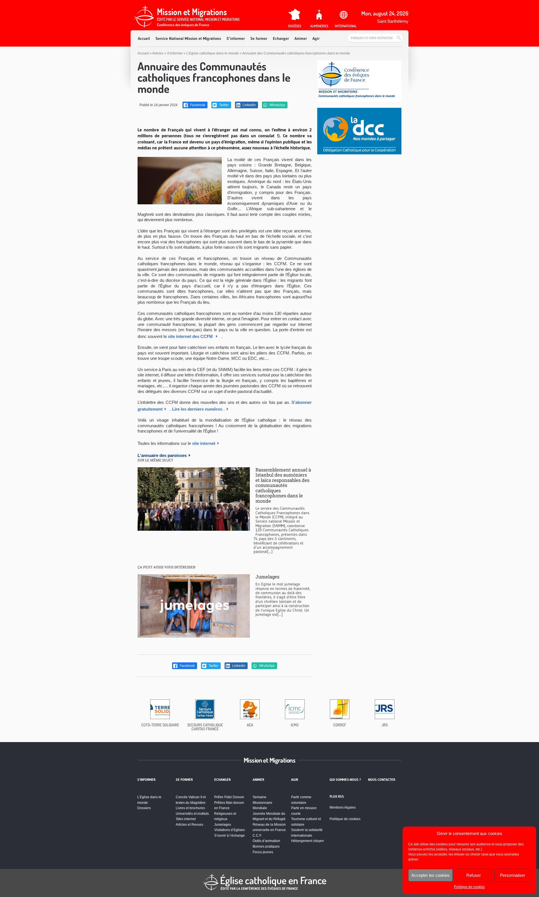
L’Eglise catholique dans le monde (212, 53)
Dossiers (144, 808)
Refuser (473, 875)
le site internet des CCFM (188, 336)
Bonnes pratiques (266, 846)
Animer (300, 38)
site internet (203, 443)
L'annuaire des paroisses (162, 455)
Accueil (144, 38)
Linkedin (249, 105)
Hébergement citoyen (307, 841)
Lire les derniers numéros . (198, 409)
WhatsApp (277, 105)
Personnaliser (512, 875)
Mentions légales (343, 807)
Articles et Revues (189, 825)
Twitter (223, 105)
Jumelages (267, 576)
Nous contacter (381, 780)
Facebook (197, 105)
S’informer (236, 38)
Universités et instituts (192, 814)
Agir (315, 38)
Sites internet (186, 819)
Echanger (281, 38)
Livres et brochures (190, 808)
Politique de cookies (469, 887)
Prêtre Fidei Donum (229, 797)
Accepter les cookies (430, 875)
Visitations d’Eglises (229, 830)
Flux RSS (337, 796)
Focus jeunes (263, 852)
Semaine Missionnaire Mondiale (262, 802)
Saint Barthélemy (392, 21)
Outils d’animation (266, 841)
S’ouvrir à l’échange (229, 835)
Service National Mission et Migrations (188, 38)
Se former (258, 38)
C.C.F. (257, 835)
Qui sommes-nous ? (345, 780)
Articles (157, 53)
